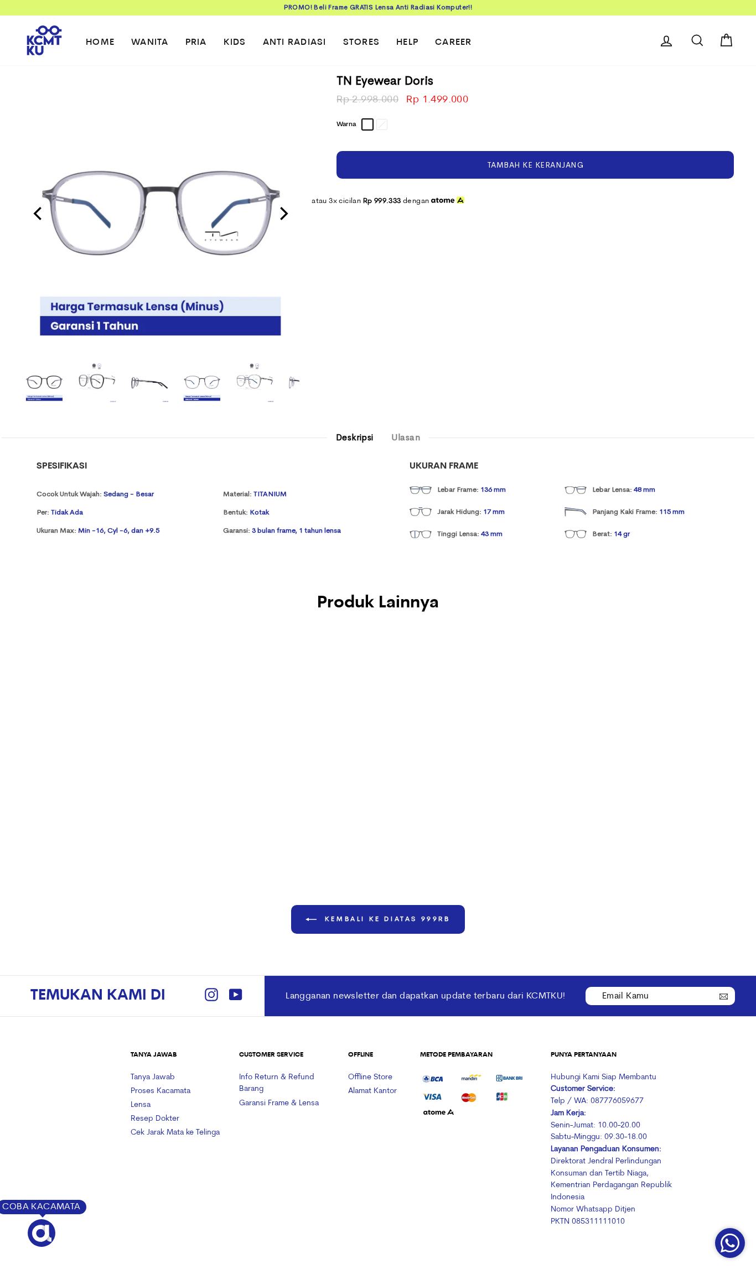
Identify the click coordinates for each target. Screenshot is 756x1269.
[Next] (283, 213)
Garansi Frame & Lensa (279, 1103)
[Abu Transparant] (81, 767)
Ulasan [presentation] (405, 437)
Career (453, 42)
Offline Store (370, 1077)
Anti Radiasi (295, 42)
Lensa (141, 1105)
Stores (361, 42)
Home (100, 42)
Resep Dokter (155, 1118)
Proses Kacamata (160, 1091)
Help (407, 42)
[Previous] (39, 213)
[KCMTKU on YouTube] (235, 996)
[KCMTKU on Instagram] (211, 996)
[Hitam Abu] (96, 767)
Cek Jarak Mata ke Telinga (175, 1132)
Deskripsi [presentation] (355, 437)
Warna (346, 124)
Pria (196, 42)
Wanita (150, 42)
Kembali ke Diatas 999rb (385, 919)
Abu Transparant (367, 124)
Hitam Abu (382, 124)
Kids (235, 42)
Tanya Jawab (153, 1077)
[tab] (354, 438)
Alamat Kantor (372, 1091)
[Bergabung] (723, 995)
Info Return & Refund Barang (276, 1083)
